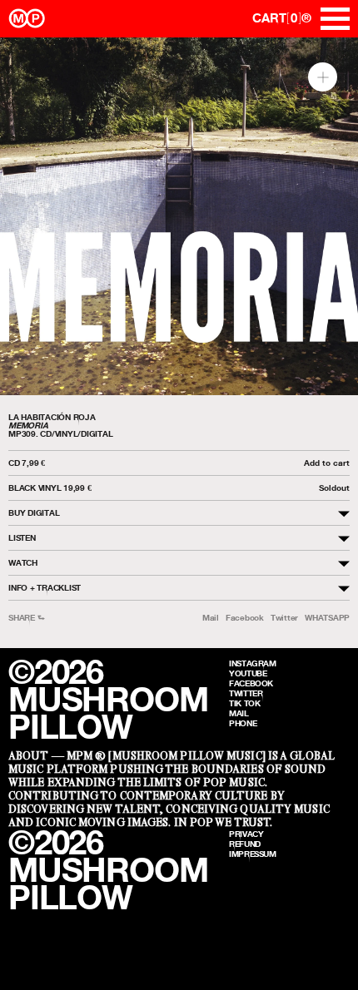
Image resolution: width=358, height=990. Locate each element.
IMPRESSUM (252, 854)
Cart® (281, 18)
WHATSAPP (327, 617)
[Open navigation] (335, 18)
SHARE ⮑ (26, 617)
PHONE (242, 723)
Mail (210, 617)
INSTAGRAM (252, 663)
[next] (331, 216)
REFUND (245, 844)
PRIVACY (246, 834)
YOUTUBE (247, 673)
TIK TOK (244, 703)
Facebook (245, 617)
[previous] (27, 216)
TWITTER (245, 693)
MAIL (239, 713)
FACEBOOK (251, 683)
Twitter (284, 617)
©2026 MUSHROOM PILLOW (107, 699)
